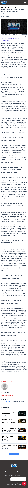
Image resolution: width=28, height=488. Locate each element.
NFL (2, 38)
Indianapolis (11, 38)
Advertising (17, 475)
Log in (2, 401)
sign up (8, 401)
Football (17, 38)
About (6, 475)
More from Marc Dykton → (8, 395)
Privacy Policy (10, 484)
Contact (11, 475)
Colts (6, 38)
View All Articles (14, 454)
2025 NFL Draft (5, 40)
